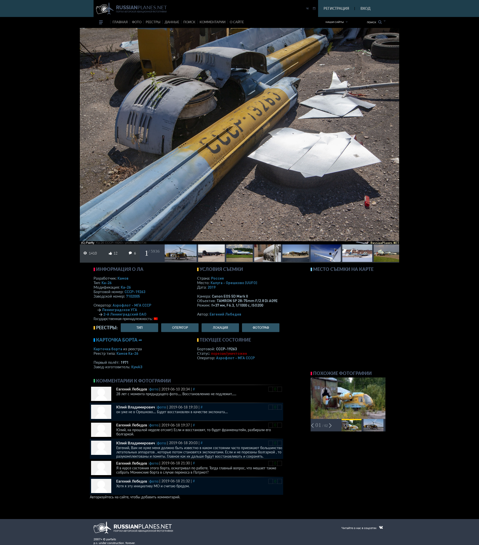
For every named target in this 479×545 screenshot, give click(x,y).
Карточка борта (108, 349)
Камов (123, 278)
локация (220, 328)
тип (139, 328)
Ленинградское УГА (119, 309)
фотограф (261, 328)
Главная (120, 22)
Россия (217, 278)
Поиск (372, 22)
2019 (212, 287)
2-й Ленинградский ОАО (124, 314)
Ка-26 (107, 282)
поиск (189, 22)
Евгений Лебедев (225, 314)
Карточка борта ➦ (119, 340)
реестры (153, 22)
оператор (180, 328)
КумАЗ (136, 366)
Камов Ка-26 (127, 353)
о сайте (237, 22)
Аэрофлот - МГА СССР (132, 305)
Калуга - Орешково (234, 282)
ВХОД (365, 8)
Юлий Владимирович (135, 407)
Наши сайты (335, 21)
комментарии (213, 22)
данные (172, 22)
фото (136, 22)
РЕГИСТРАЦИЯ (336, 8)
